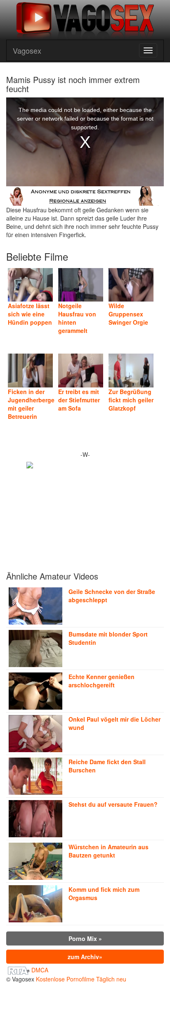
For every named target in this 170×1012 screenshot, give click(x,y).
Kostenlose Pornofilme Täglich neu (81, 979)
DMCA (39, 970)
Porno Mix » (85, 938)
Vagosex (27, 50)
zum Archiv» (85, 957)
